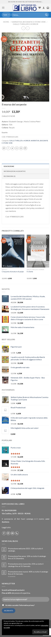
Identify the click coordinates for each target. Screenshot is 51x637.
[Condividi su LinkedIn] (25, 148)
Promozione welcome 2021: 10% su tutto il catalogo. (25, 549)
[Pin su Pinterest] (21, 148)
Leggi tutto (6, 527)
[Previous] (1, 259)
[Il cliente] (38, 252)
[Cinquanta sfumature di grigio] (13, 252)
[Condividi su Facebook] (8, 148)
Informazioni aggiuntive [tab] (15, 171)
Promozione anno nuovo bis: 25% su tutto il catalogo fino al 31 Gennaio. (25, 565)
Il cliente (30, 272)
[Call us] (17, 533)
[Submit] (46, 14)
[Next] (49, 259)
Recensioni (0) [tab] (10, 176)
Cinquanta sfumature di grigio (13, 272)
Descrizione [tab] (9, 166)
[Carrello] (47, 7)
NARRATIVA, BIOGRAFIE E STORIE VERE (29, 22)
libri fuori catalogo (25, 519)
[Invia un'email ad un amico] (17, 148)
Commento (11, 576)
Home (6, 22)
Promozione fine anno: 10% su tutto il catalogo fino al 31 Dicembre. (27, 557)
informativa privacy (27, 605)
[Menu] (3, 8)
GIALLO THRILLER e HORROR (25, 24)
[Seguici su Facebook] (4, 533)
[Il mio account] (43, 7)
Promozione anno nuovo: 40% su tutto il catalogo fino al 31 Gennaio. (28, 572)
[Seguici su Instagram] (8, 533)
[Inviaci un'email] (12, 533)
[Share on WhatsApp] (4, 148)
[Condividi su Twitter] (12, 148)
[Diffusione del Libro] (25, 7)
